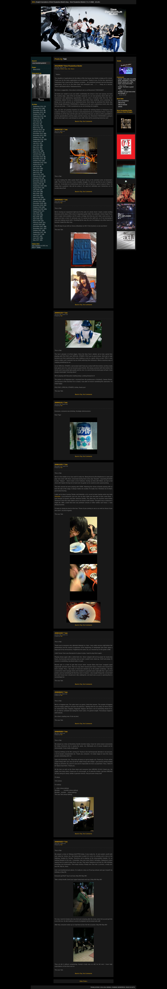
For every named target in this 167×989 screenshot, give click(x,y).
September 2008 (38, 209)
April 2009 (36, 195)
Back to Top (78, 121)
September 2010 (38, 162)
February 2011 (37, 153)
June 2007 (36, 238)
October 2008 (37, 207)
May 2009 (36, 193)
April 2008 (36, 219)
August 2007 (37, 234)
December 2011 (38, 133)
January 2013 (37, 108)
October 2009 (37, 184)
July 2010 (36, 166)
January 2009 (37, 201)
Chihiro (62, 68)
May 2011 (36, 147)
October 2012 (37, 114)
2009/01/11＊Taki (61, 402)
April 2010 (36, 172)
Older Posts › (83, 981)
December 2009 (38, 180)
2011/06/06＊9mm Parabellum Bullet (68, 66)
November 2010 (38, 159)
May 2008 (36, 217)
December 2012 (38, 110)
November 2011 (38, 135)
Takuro (72, 68)
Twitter (39, 247)
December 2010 (38, 157)
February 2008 (37, 222)
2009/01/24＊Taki (61, 313)
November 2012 (38, 112)
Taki (69, 68)
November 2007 (38, 228)
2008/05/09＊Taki (61, 731)
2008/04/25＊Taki (61, 842)
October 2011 (37, 137)
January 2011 (37, 155)
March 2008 (36, 221)
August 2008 (37, 211)
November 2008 (38, 205)
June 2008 (36, 215)
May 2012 (36, 124)
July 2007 (36, 236)
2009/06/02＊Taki (61, 200)
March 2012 (36, 128)
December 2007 (38, 226)
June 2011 (36, 145)
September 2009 (38, 186)
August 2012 (37, 118)
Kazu (66, 68)
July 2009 (36, 190)
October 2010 (37, 161)
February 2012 (37, 130)
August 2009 (37, 188)
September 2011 (38, 139)
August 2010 (37, 164)
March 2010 (36, 174)
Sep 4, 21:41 (122, 90)
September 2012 (38, 116)
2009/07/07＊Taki (61, 129)
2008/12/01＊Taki (61, 464)
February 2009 (37, 199)
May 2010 (36, 170)
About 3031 (36, 69)
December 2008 (38, 203)
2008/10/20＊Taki (61, 633)
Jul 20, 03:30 (122, 95)
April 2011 (36, 149)
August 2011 (37, 141)
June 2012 (36, 122)
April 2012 (36, 126)
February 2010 (37, 176)
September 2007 (38, 232)
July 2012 (36, 120)
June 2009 (36, 191)
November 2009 (38, 182)
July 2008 (36, 213)
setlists (120, 106)
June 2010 (36, 168)
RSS (33, 247)
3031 (33, 2)
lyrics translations (123, 101)
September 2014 (38, 106)
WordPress (121, 987)
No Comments (87, 121)
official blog (121, 103)
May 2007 (36, 240)
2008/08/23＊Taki (61, 692)
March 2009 (36, 197)
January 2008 (37, 224)
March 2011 (36, 151)
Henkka (109, 987)
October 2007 (37, 230)
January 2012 (37, 131)
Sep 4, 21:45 (122, 85)
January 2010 (37, 178)
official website (122, 104)
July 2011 (36, 143)
